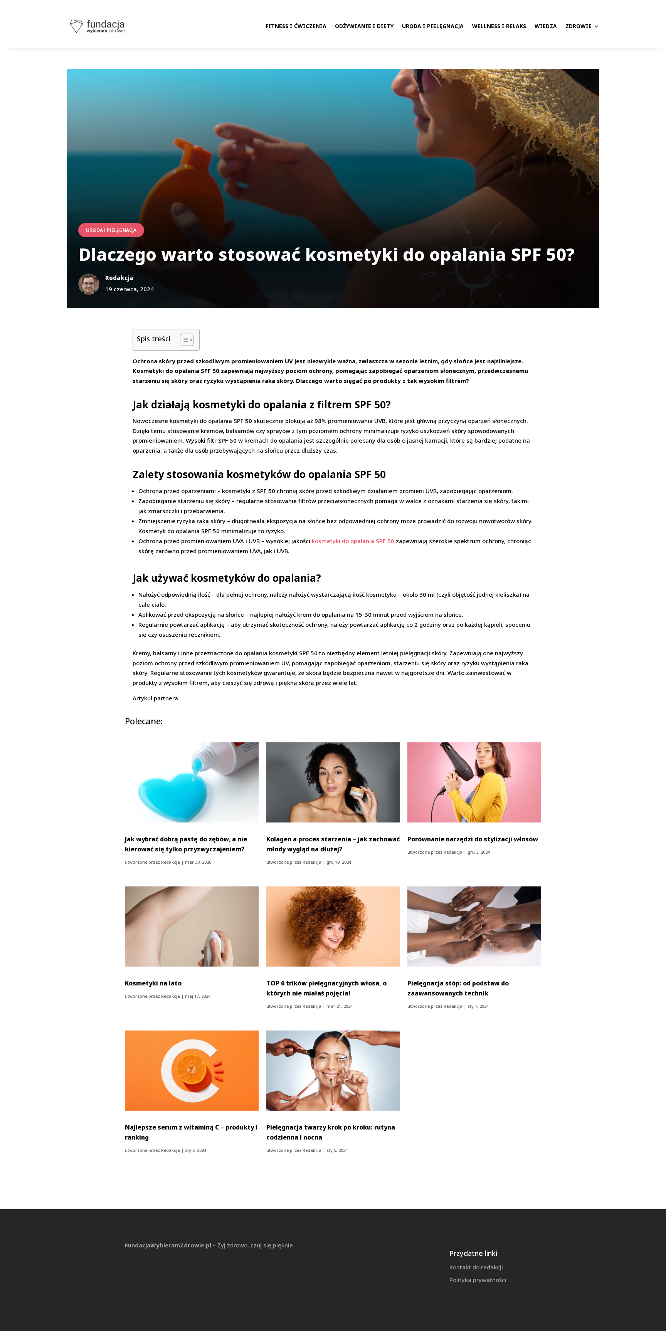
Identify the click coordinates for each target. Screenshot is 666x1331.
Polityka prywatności (477, 1280)
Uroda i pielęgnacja (433, 26)
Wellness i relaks (499, 26)
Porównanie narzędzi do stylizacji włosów (472, 839)
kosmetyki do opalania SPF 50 (353, 541)
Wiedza (546, 26)
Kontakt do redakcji (476, 1267)
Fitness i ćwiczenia (296, 26)
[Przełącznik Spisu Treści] (183, 339)
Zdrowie (578, 26)
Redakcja (170, 862)
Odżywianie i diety (364, 26)
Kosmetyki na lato (153, 983)
